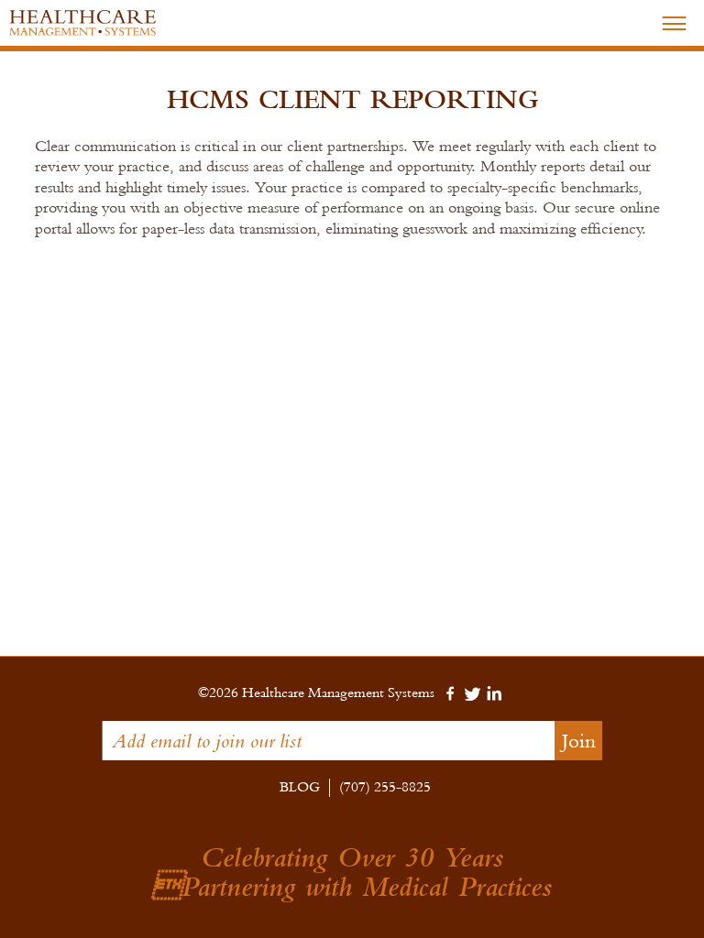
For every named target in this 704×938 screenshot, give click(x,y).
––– (674, 21)
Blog (300, 787)
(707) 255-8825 (385, 787)
